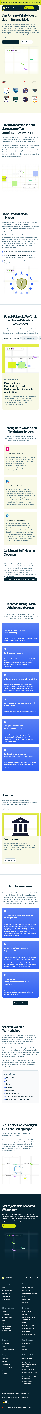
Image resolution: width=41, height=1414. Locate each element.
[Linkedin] (30, 1277)
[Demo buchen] (27, 42)
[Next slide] (7, 809)
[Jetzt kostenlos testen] (10, 42)
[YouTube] (26, 1277)
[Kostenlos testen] (9, 1226)
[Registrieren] (29, 7)
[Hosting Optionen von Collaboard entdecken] (20, 579)
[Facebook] (33, 1277)
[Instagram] (37, 1277)
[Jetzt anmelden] (20, 2)
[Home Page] (8, 8)
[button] (36, 7)
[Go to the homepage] (7, 1278)
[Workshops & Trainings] (11, 338)
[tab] (11, 338)
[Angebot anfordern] (21, 1003)
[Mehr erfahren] (20, 838)
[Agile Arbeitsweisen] (29, 338)
